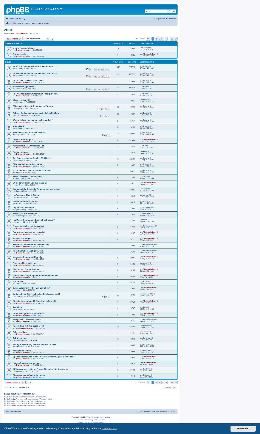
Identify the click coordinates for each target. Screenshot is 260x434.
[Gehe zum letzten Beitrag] (150, 48)
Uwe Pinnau (33, 33)
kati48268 (19, 346)
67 (99, 69)
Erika (145, 220)
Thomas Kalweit (21, 33)
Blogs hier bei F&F (21, 100)
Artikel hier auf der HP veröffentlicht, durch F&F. (35, 73)
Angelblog (17, 307)
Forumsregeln (19, 54)
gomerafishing (21, 210)
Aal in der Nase (20, 332)
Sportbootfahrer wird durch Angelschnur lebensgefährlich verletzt (43, 357)
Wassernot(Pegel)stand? (24, 87)
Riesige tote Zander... (22, 350)
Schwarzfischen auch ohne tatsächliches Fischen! (36, 113)
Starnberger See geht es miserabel (29, 232)
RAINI (18, 284)
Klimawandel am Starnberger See (28, 146)
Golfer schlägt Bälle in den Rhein (28, 313)
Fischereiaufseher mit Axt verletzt (28, 226)
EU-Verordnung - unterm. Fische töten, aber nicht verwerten (40, 369)
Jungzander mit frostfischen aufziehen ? (31, 288)
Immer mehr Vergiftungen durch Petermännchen (35, 275)
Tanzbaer (19, 179)
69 (105, 69)
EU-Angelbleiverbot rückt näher (27, 164)
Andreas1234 (148, 294)
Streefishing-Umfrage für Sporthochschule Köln (35, 301)
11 (96, 90)
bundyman (20, 340)
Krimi (18, 309)
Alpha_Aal (146, 350)
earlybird (19, 197)
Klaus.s (18, 290)
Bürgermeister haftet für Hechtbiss (29, 375)
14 (102, 76)
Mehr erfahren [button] (109, 428)
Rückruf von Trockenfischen (26, 269)
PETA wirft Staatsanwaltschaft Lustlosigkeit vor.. (35, 94)
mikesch (146, 263)
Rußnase (146, 375)
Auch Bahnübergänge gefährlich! (28, 251)
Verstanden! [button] (243, 428)
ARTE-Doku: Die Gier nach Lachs (28, 80)
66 (96, 69)
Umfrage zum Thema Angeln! (26, 195)
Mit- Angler (18, 282)
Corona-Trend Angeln (23, 139)
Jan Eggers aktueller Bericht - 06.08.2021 (32, 158)
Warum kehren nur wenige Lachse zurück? (33, 120)
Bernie (18, 89)
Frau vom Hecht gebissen (25, 263)
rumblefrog (20, 216)
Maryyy (19, 222)
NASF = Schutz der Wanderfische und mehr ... (34, 66)
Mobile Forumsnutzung (24, 48)
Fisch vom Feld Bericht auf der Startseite (32, 170)
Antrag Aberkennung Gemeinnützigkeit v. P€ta (34, 344)
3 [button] (159, 38)
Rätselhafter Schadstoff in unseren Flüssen (33, 106)
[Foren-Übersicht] (18, 10)
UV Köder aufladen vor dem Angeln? (30, 183)
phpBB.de (101, 420)
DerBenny (19, 185)
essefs (18, 203)
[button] (148, 39)
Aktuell (8, 29)
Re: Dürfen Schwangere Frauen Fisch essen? (34, 220)
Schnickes (147, 326)
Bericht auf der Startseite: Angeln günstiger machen (37, 189)
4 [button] (162, 38)
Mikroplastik (18, 126)
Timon (18, 172)
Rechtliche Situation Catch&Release (29, 132)
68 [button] (172, 38)
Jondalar (19, 108)
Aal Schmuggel (20, 338)
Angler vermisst (20, 152)
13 (99, 76)
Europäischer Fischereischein (27, 320)
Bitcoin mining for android (25, 201)
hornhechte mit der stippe (25, 214)
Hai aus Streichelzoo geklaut (26, 363)
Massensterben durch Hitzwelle (27, 257)
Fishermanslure (149, 226)
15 (105, 76)
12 (96, 76)
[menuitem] (22, 18)
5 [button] (166, 38)
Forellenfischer (21, 115)
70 (108, 69)
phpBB (82, 417)
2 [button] (156, 38)
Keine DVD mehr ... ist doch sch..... (29, 177)
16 (108, 76)
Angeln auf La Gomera (23, 207)
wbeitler (146, 48)
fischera (19, 68)
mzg (17, 134)
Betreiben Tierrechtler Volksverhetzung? (31, 245)
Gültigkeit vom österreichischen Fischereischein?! (36, 294)
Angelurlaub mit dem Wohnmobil (28, 326)
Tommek (146, 332)
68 (102, 69)
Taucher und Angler (22, 238)
